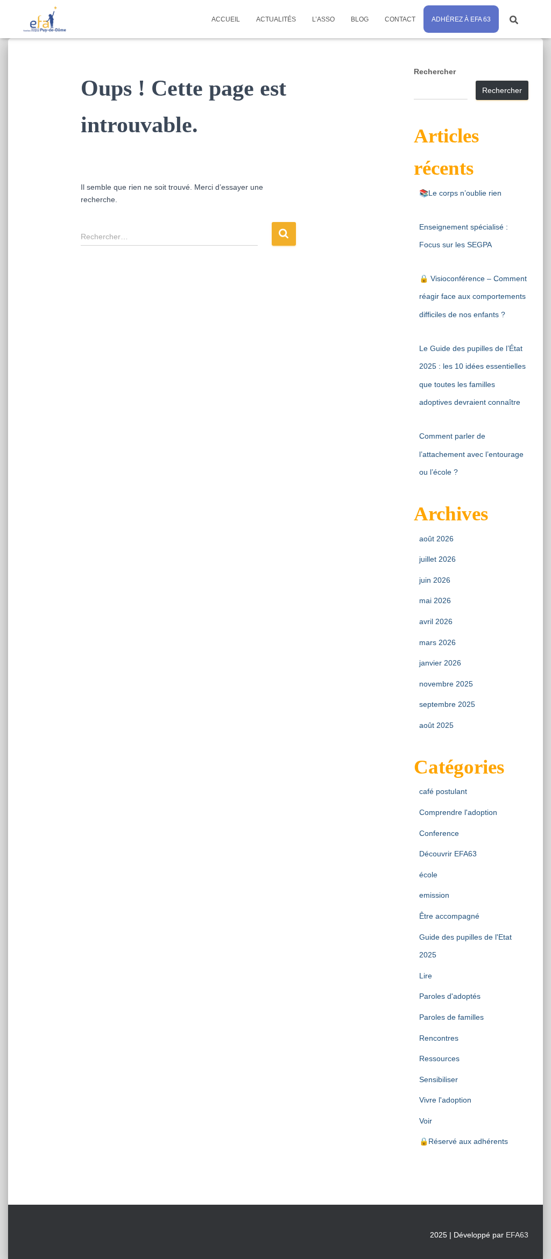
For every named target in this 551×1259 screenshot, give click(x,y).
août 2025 (436, 725)
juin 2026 (434, 580)
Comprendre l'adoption (458, 812)
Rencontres (438, 1038)
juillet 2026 (437, 559)
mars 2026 (437, 642)
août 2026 (436, 538)
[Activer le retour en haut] (529, 1237)
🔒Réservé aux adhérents (463, 1141)
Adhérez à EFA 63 (461, 19)
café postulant (443, 791)
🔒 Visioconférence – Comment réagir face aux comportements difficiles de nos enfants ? (473, 296)
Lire (425, 975)
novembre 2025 (446, 683)
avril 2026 (436, 621)
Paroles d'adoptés (450, 996)
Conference (439, 833)
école (428, 874)
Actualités (276, 19)
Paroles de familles (451, 1017)
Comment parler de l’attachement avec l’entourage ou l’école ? (471, 454)
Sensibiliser (438, 1079)
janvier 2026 (440, 663)
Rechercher (435, 71)
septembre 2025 (447, 704)
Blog (360, 19)
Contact (400, 19)
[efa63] (44, 19)
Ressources (439, 1058)
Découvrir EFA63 (448, 853)
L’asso (323, 19)
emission (434, 895)
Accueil (225, 19)
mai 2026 (435, 600)
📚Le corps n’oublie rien (460, 193)
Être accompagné (449, 916)
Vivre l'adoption (445, 1100)
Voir (425, 1121)
